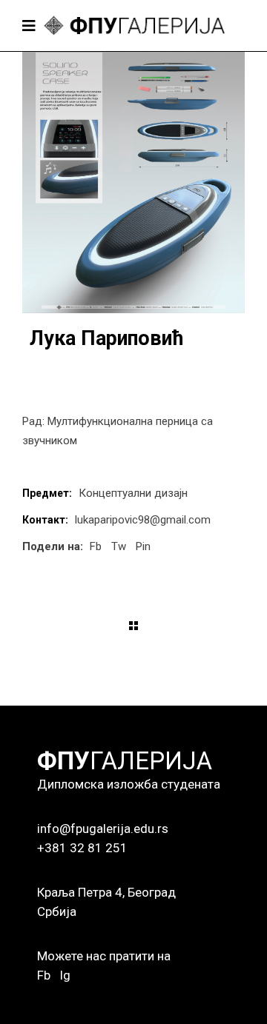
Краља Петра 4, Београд (106, 892)
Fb (43, 975)
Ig (64, 975)
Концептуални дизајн (133, 493)
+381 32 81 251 (82, 847)
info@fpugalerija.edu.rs (102, 828)
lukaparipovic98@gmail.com (143, 519)
